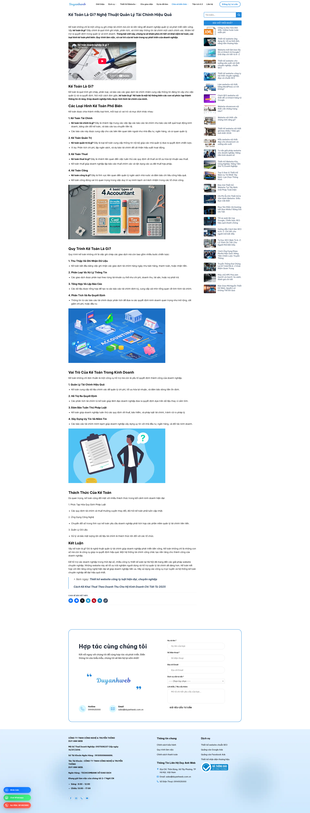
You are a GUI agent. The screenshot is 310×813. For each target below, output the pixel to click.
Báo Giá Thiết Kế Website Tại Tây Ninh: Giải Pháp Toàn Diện (228, 187)
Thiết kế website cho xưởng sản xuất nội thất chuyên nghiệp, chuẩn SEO (229, 64)
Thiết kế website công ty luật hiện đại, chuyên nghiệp (123, 579)
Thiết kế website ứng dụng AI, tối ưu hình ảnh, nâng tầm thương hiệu (229, 41)
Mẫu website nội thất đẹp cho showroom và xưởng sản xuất (228, 141)
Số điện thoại (173, 653)
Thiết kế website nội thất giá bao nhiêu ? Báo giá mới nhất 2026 (229, 130)
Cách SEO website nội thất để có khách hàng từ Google (229, 97)
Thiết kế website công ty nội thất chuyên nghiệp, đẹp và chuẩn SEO (229, 75)
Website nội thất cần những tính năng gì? (227, 118)
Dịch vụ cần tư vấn (175, 677)
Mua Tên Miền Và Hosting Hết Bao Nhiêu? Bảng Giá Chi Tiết (229, 209)
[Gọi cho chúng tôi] (81, 798)
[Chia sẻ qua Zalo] (76, 600)
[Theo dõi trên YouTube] (87, 798)
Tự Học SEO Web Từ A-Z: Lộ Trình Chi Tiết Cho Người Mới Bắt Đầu (229, 242)
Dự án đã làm (162, 4)
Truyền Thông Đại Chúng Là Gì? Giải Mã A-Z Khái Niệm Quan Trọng (229, 266)
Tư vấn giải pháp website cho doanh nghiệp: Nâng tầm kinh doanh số (229, 152)
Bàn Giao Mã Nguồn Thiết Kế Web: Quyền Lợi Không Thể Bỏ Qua (230, 288)
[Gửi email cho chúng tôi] (76, 798)
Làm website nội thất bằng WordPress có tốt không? (228, 86)
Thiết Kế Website (127, 4)
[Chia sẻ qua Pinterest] (94, 600)
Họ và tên (171, 640)
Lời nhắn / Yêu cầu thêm (177, 687)
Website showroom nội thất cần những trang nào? (228, 108)
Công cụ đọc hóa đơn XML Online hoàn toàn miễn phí (228, 30)
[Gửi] (239, 15)
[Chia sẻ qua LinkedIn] (99, 600)
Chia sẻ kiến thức (179, 4)
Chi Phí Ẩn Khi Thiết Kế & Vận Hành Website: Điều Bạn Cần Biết (229, 198)
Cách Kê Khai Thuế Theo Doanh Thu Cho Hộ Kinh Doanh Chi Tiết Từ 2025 (120, 586)
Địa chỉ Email (172, 665)
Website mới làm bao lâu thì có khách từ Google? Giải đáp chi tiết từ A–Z (229, 52)
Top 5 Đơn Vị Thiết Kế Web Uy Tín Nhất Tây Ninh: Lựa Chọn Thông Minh (228, 176)
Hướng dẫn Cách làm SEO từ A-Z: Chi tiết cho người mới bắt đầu (229, 231)
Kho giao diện (147, 4)
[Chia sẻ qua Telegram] (88, 600)
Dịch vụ (111, 4)
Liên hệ (209, 4)
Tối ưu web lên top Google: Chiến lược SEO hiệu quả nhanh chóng (229, 220)
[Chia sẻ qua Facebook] (70, 600)
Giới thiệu (100, 4)
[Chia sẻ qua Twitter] (82, 600)
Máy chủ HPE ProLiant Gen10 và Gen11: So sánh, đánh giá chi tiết (229, 277)
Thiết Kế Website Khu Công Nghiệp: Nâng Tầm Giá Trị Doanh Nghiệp (229, 163)
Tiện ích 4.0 (197, 4)
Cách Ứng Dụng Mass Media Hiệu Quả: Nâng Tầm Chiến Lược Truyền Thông (229, 254)
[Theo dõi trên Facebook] (71, 798)
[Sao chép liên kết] (105, 600)
